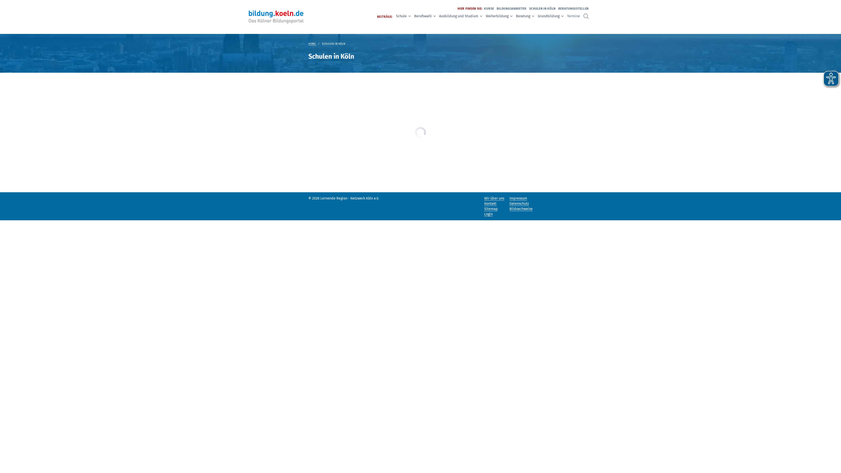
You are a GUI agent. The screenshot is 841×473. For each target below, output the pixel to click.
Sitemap (491, 209)
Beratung (523, 16)
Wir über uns (494, 198)
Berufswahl (423, 16)
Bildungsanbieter (512, 9)
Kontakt (490, 203)
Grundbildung (549, 16)
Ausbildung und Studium (458, 16)
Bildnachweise (521, 209)
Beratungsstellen (573, 9)
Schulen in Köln (542, 9)
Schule (401, 16)
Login (488, 214)
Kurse (489, 9)
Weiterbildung (497, 16)
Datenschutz (519, 203)
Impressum (518, 198)
